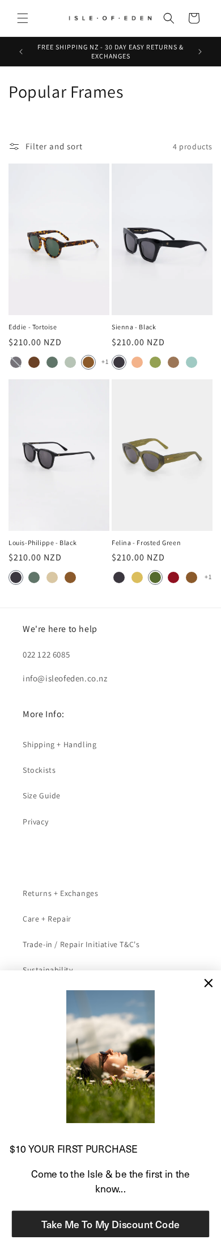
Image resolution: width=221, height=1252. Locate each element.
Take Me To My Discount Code (110, 1223)
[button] (22, 18)
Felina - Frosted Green (146, 542)
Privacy (35, 821)
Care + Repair (47, 919)
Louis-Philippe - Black (42, 542)
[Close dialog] (208, 982)
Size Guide (42, 795)
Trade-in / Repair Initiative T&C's (81, 944)
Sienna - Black (134, 327)
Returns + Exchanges (60, 893)
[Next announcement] (200, 51)
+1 (104, 361)
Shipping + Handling (59, 744)
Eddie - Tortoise (32, 327)
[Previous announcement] (20, 51)
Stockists (39, 770)
